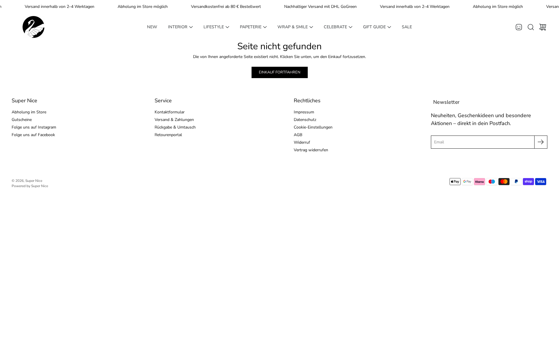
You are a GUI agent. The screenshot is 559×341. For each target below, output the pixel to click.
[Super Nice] (33, 27)
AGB (298, 135)
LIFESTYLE (214, 27)
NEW (152, 27)
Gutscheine (22, 119)
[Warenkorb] (542, 27)
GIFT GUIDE (374, 27)
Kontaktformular (170, 112)
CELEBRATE (335, 27)
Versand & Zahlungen (174, 119)
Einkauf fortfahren (279, 72)
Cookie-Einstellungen (313, 127)
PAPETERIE (250, 27)
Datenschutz (305, 119)
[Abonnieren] (540, 142)
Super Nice (33, 180)
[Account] (518, 27)
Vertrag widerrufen (311, 150)
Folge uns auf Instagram (34, 127)
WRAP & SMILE (292, 27)
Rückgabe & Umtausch (175, 127)
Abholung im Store (29, 112)
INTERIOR (177, 27)
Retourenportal (168, 135)
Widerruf (302, 142)
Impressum (304, 112)
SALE (407, 27)
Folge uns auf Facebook (33, 135)
